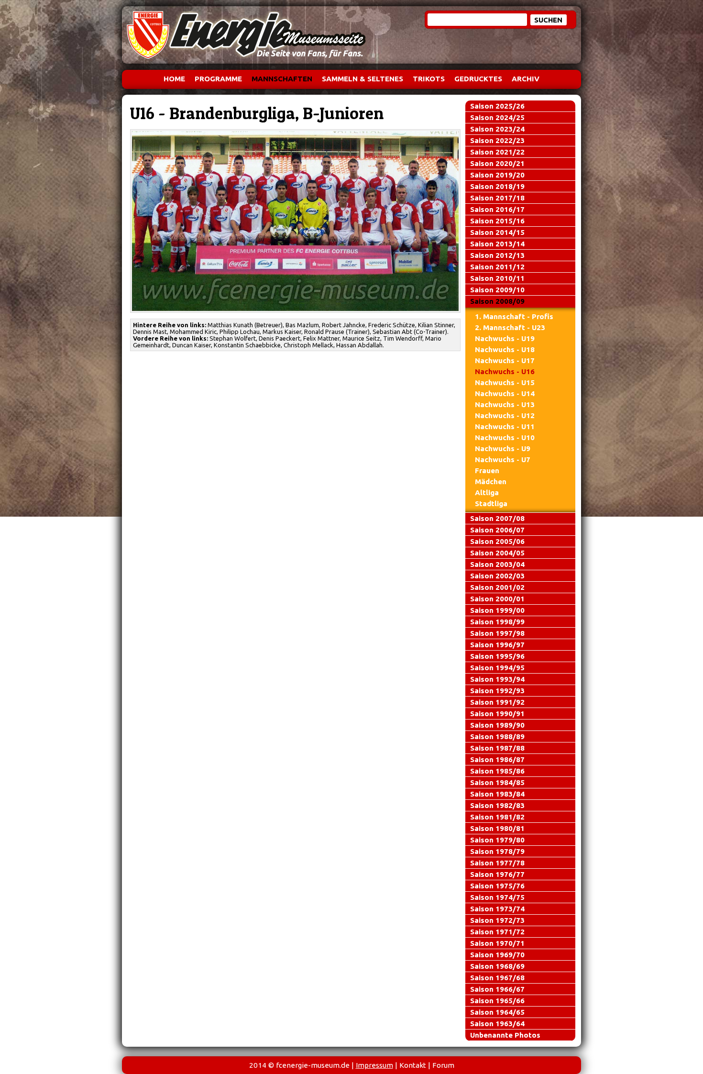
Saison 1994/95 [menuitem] (497, 668)
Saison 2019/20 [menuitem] (497, 175)
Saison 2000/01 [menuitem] (497, 599)
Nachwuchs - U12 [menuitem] (505, 415)
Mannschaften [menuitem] (282, 79)
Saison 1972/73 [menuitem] (497, 920)
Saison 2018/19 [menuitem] (497, 186)
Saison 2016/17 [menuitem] (497, 209)
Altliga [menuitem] (487, 492)
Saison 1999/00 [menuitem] (497, 610)
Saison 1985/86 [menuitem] (497, 771)
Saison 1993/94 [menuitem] (497, 679)
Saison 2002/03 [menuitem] (497, 576)
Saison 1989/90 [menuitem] (497, 725)
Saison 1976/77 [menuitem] (497, 874)
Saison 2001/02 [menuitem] (497, 587)
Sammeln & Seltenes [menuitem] (362, 79)
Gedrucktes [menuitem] (478, 79)
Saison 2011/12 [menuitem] (497, 267)
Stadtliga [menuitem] (491, 503)
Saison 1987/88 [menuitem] (497, 748)
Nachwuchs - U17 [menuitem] (505, 360)
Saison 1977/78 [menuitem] (497, 863)
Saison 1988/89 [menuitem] (497, 736)
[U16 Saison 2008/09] (295, 221)
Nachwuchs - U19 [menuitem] (505, 338)
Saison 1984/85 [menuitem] (497, 782)
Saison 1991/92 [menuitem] (497, 702)
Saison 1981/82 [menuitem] (497, 817)
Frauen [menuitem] (487, 470)
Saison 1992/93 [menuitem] (497, 690)
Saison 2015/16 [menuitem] (497, 221)
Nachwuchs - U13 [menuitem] (505, 404)
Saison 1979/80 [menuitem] (497, 840)
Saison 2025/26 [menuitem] (497, 106)
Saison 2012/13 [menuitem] (497, 255)
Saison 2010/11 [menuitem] (497, 278)
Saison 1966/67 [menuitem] (497, 989)
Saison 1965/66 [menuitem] (497, 1000)
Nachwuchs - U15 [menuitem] (505, 382)
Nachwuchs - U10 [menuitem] (505, 437)
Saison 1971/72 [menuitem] (497, 932)
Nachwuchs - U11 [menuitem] (505, 426)
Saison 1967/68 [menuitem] (497, 978)
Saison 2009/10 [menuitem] (497, 290)
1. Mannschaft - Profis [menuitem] (514, 316)
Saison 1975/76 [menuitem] (497, 886)
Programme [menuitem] (218, 79)
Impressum (374, 1065)
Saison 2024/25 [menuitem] (497, 117)
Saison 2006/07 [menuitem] (497, 530)
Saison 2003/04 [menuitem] (497, 564)
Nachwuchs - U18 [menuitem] (505, 349)
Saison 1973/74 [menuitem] (497, 909)
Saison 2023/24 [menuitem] (497, 129)
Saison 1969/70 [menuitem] (497, 955)
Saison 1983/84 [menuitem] (497, 794)
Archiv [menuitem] (525, 79)
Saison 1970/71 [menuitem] (497, 943)
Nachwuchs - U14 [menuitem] (505, 393)
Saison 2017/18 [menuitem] (497, 198)
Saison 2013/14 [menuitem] (497, 244)
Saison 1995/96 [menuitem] (497, 656)
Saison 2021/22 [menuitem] (497, 152)
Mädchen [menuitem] (490, 481)
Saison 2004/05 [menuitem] (497, 553)
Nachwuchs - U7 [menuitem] (502, 459)
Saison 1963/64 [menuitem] (497, 1023)
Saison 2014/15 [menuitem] (497, 232)
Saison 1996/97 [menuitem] (497, 645)
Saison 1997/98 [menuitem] (497, 633)
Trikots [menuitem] (429, 79)
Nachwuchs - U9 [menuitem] (502, 448)
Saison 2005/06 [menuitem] (497, 541)
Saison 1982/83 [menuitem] (497, 805)
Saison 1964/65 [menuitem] (497, 1012)
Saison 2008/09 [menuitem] (497, 301)
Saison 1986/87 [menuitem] (497, 759)
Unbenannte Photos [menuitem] (505, 1035)
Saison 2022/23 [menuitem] (497, 140)
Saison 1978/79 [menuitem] (497, 851)
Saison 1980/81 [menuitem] (497, 828)
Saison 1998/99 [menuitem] (497, 622)
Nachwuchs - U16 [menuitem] (505, 371)
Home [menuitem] (174, 79)
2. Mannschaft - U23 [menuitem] (510, 327)
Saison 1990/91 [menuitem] (497, 713)
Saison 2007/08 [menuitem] (497, 518)
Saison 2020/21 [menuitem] (497, 163)
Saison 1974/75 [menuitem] (497, 897)
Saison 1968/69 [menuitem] (497, 966)
